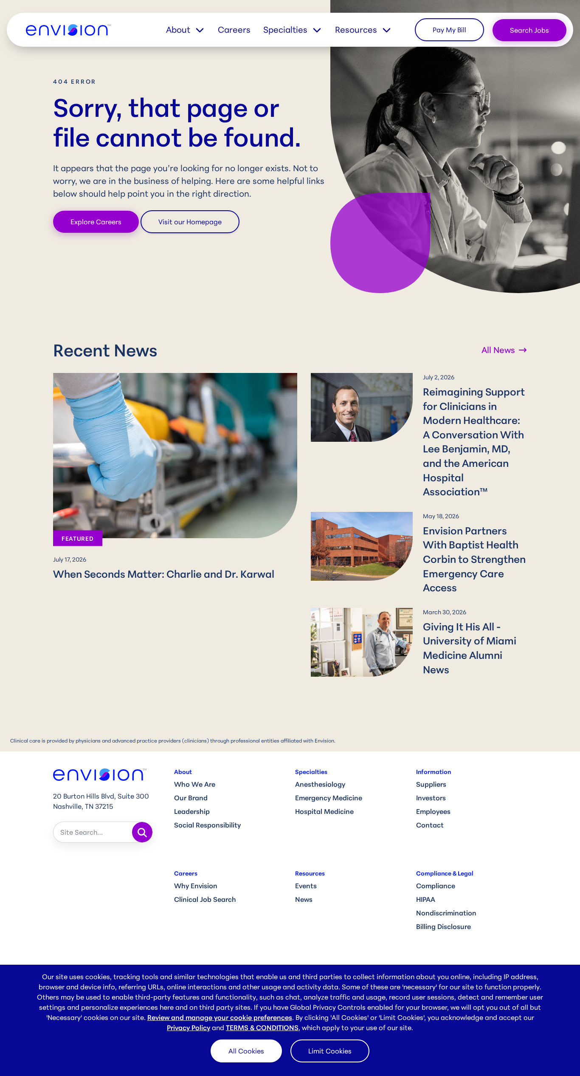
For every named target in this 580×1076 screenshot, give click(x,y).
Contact (430, 825)
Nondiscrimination (446, 913)
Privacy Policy (188, 1027)
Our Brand (191, 798)
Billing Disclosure (443, 926)
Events (306, 885)
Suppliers (431, 784)
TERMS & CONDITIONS (262, 1027)
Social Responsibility (207, 825)
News (304, 899)
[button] (192, 29)
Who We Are (194, 784)
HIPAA (425, 899)
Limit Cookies (330, 1051)
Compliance (435, 885)
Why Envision (195, 885)
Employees (433, 811)
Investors (431, 798)
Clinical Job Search (205, 899)
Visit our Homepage (190, 221)
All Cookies (246, 1051)
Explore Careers (95, 221)
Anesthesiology (320, 784)
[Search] (142, 832)
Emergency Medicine (328, 798)
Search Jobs (529, 30)
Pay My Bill (449, 29)
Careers (234, 29)
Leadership (192, 811)
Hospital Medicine (324, 811)
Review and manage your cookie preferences (219, 1017)
